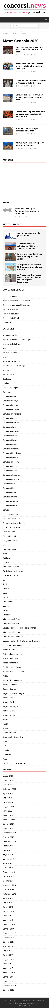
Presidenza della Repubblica (14, 671)
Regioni (6, 719)
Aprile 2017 (7, 963)
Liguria (5, 597)
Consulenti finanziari (11, 518)
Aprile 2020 (7, 811)
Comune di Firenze (10, 427)
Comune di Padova (11, 462)
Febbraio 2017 (9, 972)
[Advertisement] (22, 181)
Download (7, 322)
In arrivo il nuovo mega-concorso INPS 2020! (27, 129)
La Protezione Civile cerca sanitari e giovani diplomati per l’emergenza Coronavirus (30, 278)
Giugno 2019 (8, 854)
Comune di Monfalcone (12, 453)
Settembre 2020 (9, 789)
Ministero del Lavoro (11, 623)
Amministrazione (10, 352)
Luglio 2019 (7, 850)
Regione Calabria (10, 684)
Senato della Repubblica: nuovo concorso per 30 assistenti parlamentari (30, 114)
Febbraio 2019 (9, 872)
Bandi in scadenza (10, 309)
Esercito (6, 562)
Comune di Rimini (10, 488)
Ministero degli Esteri (11, 619)
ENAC (5, 553)
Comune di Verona (10, 501)
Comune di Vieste (10, 505)
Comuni (6, 510)
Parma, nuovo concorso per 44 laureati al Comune (30, 144)
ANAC (5, 357)
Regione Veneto (9, 715)
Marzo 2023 (8, 776)
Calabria (6, 383)
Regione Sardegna (10, 706)
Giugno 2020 (8, 802)
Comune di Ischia (10, 440)
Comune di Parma (10, 466)
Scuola (5, 728)
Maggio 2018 (8, 911)
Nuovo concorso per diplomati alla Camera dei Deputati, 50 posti (30, 49)
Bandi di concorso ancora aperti (16, 300)
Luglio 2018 (7, 902)
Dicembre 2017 (9, 933)
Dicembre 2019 (9, 828)
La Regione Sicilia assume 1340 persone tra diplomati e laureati (29, 267)
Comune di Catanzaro (12, 414)
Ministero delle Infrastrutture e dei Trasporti (21, 641)
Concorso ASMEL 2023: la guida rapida (28, 234)
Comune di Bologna (11, 400)
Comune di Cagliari (10, 405)
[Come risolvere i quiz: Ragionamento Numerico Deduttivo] (8, 211)
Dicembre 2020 (9, 780)
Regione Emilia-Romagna (13, 693)
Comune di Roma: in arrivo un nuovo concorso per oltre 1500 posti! (30, 97)
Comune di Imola (10, 435)
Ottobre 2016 (8, 990)
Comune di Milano (10, 444)
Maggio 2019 (8, 859)
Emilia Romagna (9, 549)
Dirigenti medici (9, 536)
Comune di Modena (11, 448)
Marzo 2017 (8, 968)
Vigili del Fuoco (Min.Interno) (15, 763)
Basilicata (7, 379)
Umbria (6, 750)
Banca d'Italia (8, 374)
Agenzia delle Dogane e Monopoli (17, 339)
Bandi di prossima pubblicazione (16, 305)
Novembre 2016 (9, 985)
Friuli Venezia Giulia (11, 566)
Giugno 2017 (8, 955)
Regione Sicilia (9, 710)
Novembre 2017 (9, 937)
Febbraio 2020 (9, 819)
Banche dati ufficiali (11, 318)
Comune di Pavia (10, 470)
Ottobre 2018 (8, 889)
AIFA (5, 348)
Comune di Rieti (9, 483)
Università (7, 754)
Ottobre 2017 (8, 942)
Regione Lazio (9, 697)
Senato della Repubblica (13, 737)
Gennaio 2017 (8, 977)
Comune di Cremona (11, 418)
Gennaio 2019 (8, 876)
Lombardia (7, 601)
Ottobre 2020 (8, 784)
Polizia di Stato (9, 649)
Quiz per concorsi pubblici (13, 296)
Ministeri (6, 614)
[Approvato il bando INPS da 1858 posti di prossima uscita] (10, 257)
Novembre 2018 (9, 885)
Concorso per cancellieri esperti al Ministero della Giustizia (31, 81)
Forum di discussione (12, 313)
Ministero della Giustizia (13, 636)
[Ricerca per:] (24, 25)
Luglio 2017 (7, 950)
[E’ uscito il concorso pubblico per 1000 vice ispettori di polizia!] (10, 246)
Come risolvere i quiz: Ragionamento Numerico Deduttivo (27, 211)
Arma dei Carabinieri (11, 361)
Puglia (5, 676)
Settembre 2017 (9, 946)
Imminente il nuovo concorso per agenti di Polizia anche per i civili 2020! (30, 66)
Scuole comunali (9, 732)
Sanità (5, 724)
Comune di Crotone (11, 422)
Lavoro (6, 588)
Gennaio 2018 (8, 929)
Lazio (5, 593)
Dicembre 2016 (9, 981)
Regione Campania (11, 689)
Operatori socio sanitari (12, 645)
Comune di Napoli (10, 457)
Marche (6, 606)
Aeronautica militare (11, 335)
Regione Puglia (9, 702)
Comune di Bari (9, 396)
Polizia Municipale (10, 658)
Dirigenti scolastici (10, 540)
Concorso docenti (10, 514)
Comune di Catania (11, 409)
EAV (4, 545)
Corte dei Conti (9, 531)
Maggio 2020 (8, 806)
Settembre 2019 (9, 841)
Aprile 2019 (7, 863)
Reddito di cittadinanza (12, 680)
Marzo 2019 (8, 867)
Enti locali (7, 558)
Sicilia (5, 741)
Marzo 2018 (8, 920)
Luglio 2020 (7, 797)
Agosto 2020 (8, 793)
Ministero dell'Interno (12, 632)
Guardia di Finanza (10, 575)
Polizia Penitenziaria (11, 662)
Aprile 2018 (7, 915)
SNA (4, 745)
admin (35, 55)
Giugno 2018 (8, 907)
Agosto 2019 (8, 845)
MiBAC (5, 610)
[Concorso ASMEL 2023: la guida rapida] (10, 236)
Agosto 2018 (8, 898)
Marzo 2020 (8, 815)
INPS (5, 584)
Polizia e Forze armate (12, 654)
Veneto (6, 759)
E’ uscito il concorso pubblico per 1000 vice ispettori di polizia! (27, 246)
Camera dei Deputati (11, 387)
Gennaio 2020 (8, 824)
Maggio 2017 (8, 959)
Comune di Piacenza (11, 475)
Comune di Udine (10, 496)
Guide (6, 202)
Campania (7, 392)
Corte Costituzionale (11, 527)
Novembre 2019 (9, 832)
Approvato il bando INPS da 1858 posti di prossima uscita (29, 256)
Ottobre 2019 (8, 837)
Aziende (6, 370)
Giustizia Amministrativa (13, 571)
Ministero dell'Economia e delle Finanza (19, 628)
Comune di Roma (10, 492)
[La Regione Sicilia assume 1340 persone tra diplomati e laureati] (10, 267)
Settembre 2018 (9, 894)
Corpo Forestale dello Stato (14, 523)
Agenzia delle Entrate (11, 344)
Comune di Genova (11, 431)
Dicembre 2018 (9, 881)
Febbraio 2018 (9, 924)
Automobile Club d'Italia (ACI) (15, 365)
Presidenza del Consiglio (13, 667)
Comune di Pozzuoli (11, 479)
